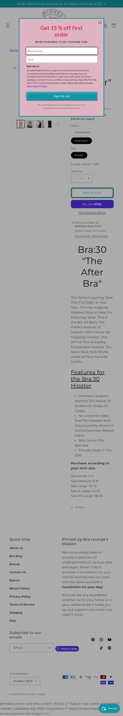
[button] (100, 22)
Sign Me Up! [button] (62, 96)
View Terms (32, 86)
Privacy (44, 86)
